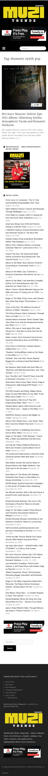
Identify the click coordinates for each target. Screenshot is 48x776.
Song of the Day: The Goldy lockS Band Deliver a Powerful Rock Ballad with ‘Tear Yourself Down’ (23, 257)
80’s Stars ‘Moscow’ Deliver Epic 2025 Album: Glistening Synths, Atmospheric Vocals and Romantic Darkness (24, 557)
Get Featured (12, 698)
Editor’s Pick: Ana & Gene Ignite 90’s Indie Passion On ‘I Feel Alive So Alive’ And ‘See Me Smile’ (24, 331)
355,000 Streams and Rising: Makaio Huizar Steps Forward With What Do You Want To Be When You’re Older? (24, 394)
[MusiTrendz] (24, 13)
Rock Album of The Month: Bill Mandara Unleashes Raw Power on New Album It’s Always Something (23, 477)
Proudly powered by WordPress (13, 767)
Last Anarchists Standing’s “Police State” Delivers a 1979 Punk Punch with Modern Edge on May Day (25, 566)
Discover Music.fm (11, 706)
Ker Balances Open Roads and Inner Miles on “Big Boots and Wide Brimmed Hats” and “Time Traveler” (25, 370)
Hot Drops (9, 684)
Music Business (11, 692)
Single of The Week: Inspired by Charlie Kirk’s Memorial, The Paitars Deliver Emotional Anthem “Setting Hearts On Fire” (24, 584)
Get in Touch (10, 695)
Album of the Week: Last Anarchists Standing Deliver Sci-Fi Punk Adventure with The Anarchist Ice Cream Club (24, 283)
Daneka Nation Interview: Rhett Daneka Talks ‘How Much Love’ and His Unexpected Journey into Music (25, 322)
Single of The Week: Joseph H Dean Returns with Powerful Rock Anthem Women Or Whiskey (23, 513)
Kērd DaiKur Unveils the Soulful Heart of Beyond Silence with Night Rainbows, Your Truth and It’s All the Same (23, 465)
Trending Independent (14, 690)
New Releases (11, 687)
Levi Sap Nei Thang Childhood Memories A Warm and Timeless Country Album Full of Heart (23, 448)
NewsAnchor (37, 767)
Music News (10, 682)
